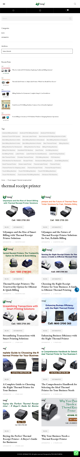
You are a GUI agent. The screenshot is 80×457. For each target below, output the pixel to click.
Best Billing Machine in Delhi (11, 140)
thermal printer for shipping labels (13, 168)
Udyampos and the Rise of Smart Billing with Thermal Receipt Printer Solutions (19, 235)
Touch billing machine (9, 171)
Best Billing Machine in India (11, 143)
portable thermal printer (25, 157)
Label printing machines (56, 154)
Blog (2, 33)
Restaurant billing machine (43, 161)
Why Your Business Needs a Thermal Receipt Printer (55, 437)
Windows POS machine (49, 174)
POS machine (55, 157)
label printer (20, 154)
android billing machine (9, 133)
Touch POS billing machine (27, 171)
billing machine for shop (32, 147)
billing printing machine (50, 147)
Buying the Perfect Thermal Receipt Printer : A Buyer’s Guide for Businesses (20, 438)
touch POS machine (8, 174)
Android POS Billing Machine (29, 133)
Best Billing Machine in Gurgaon (57, 140)
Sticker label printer (25, 164)
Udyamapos (5, 37)
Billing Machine (64, 143)
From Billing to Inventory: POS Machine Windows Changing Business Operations (35, 116)
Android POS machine (48, 133)
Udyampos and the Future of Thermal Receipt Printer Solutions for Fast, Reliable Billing (59, 235)
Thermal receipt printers (53, 168)
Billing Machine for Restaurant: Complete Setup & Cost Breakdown (31, 93)
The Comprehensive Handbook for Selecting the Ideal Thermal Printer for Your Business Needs (59, 387)
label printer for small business (37, 154)
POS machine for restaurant (11, 161)
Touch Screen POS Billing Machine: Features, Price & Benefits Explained (32, 105)
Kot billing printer (7, 154)
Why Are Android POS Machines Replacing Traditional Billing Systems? (32, 70)
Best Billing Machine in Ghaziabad (33, 140)
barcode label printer (30, 136)
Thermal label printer (41, 164)
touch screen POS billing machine (29, 174)
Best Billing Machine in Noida (32, 143)
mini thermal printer (8, 157)
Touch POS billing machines (47, 171)
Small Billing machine (61, 161)
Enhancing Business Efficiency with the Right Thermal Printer (59, 337)
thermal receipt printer (35, 168)
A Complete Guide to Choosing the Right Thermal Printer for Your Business (19, 387)
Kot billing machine (52, 150)
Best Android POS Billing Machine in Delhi (52, 136)
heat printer (39, 150)
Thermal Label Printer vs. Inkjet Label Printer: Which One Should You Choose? (34, 81)
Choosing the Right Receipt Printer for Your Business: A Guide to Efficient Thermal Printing (59, 286)
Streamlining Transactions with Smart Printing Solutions (19, 337)
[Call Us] (77, 290)
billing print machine (8, 150)
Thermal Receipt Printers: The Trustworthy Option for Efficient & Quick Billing (20, 286)
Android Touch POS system (11, 136)
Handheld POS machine (25, 150)
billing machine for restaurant (12, 147)
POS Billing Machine (42, 157)
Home (3, 180)
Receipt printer (28, 161)
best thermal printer (50, 143)
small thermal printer (9, 164)
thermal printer (55, 164)
